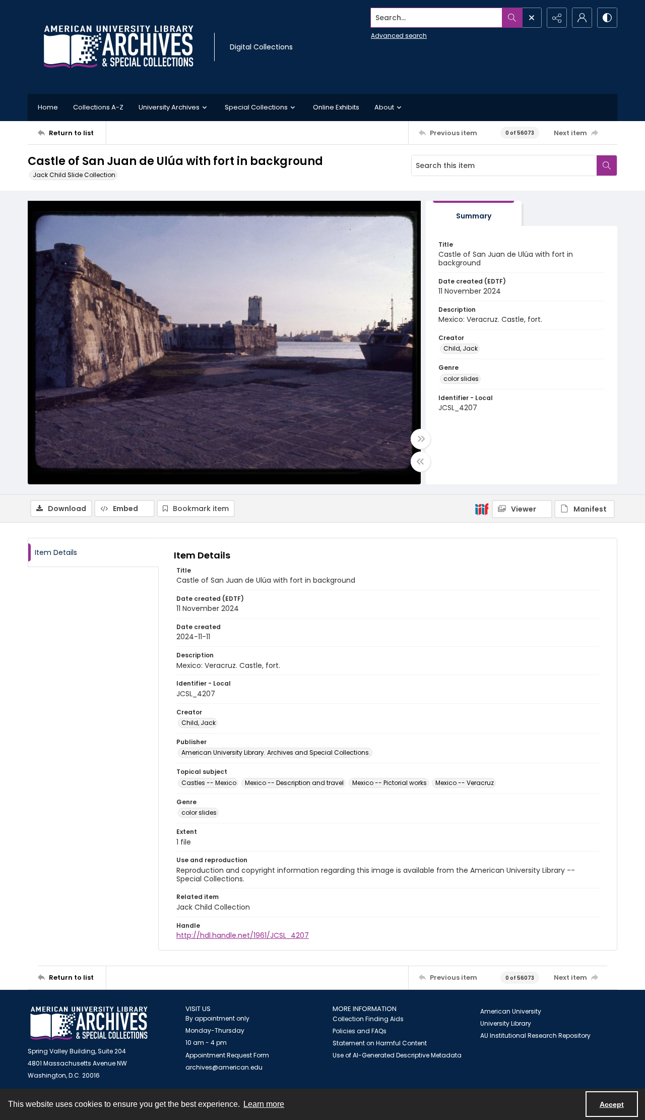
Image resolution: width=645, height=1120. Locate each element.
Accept (612, 1104)
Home (48, 107)
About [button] (384, 107)
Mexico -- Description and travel (294, 782)
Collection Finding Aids (368, 1019)
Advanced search (399, 35)
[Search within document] (607, 165)
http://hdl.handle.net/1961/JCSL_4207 (242, 935)
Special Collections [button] (256, 107)
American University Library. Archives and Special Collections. (275, 752)
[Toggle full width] (421, 439)
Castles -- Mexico (208, 782)
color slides (461, 378)
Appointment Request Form (227, 1055)
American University (510, 1011)
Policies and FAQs (359, 1031)
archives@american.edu (224, 1067)
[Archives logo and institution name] (118, 47)
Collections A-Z (98, 107)
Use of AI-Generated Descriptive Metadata (397, 1055)
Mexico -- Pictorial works (389, 782)
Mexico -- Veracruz (464, 782)
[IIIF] (482, 508)
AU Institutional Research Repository (535, 1035)
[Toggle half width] (421, 462)
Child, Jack (460, 348)
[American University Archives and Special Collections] (89, 1023)
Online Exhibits (336, 107)
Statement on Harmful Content (380, 1043)
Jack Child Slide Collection (74, 175)
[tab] (474, 214)
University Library (505, 1023)
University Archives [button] (169, 107)
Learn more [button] (263, 1104)
